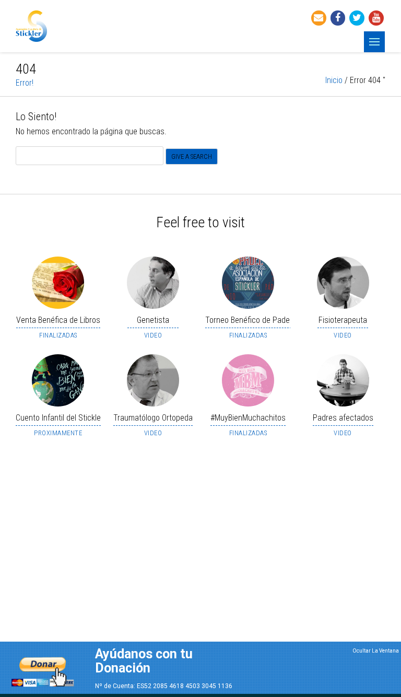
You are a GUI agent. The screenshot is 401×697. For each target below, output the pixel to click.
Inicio (334, 80)
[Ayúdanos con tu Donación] (42, 669)
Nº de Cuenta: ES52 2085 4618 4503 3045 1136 (163, 686)
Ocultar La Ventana (375, 651)
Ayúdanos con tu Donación (144, 661)
